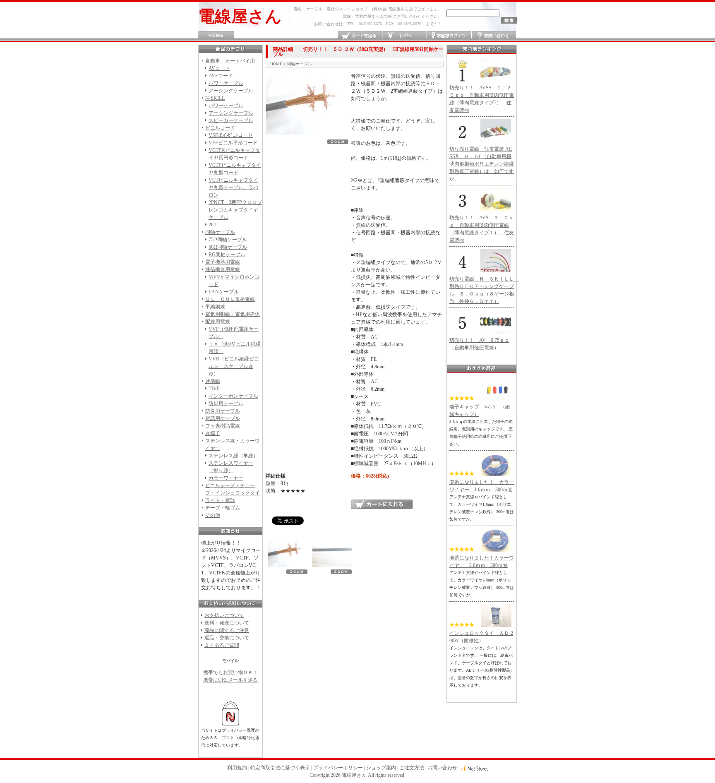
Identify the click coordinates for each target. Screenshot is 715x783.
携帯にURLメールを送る (230, 680)
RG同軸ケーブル (227, 254)
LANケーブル (224, 292)
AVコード (219, 68)
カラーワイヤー (226, 478)
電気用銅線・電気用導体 (232, 314)
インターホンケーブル (233, 396)
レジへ (404, 36)
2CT (213, 225)
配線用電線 (217, 321)
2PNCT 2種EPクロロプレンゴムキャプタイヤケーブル (235, 209)
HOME (216, 36)
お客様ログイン (449, 36)
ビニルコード (220, 128)
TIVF (214, 389)
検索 (509, 20)
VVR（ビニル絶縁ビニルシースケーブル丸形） (234, 366)
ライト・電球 (220, 500)
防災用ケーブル (226, 403)
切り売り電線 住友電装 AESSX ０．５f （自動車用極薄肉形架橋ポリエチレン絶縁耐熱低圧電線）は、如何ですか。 (481, 164)
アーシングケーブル (231, 91)
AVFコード (221, 76)
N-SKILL (215, 98)
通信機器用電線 (222, 269)
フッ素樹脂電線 (222, 426)
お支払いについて (224, 615)
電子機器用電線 (222, 262)
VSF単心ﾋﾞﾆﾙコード (231, 135)
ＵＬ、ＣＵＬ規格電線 (230, 299)
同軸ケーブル (220, 232)
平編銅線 (215, 307)
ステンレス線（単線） (233, 456)
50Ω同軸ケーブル (228, 247)
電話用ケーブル (222, 418)
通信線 (212, 381)
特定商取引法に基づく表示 (280, 768)
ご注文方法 (411, 768)
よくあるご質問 (221, 645)
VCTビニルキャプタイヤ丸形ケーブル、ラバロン (233, 187)
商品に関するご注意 (226, 630)
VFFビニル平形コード (233, 143)
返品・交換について (226, 638)
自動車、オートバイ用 (230, 61)
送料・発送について (226, 623)
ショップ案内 (381, 768)
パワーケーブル (226, 83)
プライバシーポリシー (338, 768)
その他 (212, 515)
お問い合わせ (494, 36)
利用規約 (237, 768)
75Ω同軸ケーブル (228, 240)
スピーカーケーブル (231, 120)
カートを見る (360, 36)
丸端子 (212, 433)
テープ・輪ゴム (222, 508)
